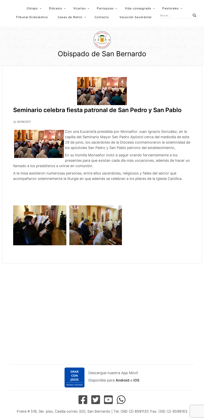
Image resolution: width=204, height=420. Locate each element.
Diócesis (55, 8)
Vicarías (79, 8)
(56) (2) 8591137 (134, 411)
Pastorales (170, 8)
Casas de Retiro (70, 17)
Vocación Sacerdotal (136, 17)
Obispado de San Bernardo (102, 53)
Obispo (32, 8)
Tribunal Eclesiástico (32, 17)
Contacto (102, 17)
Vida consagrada (138, 8)
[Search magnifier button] (194, 15)
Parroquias (105, 8)
